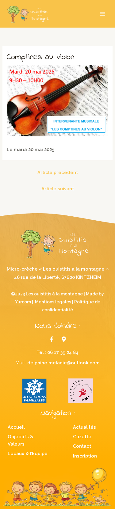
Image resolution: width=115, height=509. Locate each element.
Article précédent (57, 172)
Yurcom (23, 301)
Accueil (16, 427)
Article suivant (57, 188)
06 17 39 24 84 (63, 352)
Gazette (82, 436)
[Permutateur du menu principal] (102, 13)
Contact (82, 446)
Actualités (84, 427)
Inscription (85, 455)
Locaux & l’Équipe (28, 453)
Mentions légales (53, 301)
